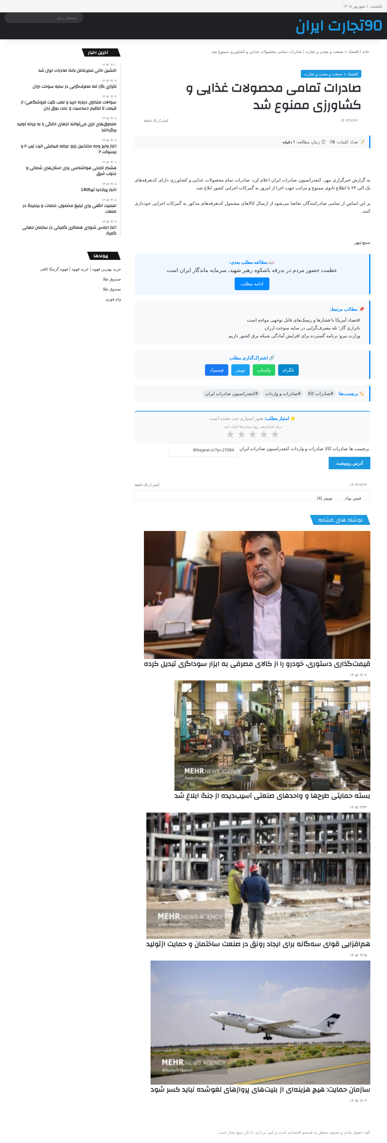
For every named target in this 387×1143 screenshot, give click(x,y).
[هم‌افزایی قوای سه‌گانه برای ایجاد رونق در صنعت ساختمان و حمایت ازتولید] (258, 876)
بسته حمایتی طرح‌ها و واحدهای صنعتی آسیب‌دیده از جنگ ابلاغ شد (272, 795)
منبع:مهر (362, 242)
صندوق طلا (112, 279)
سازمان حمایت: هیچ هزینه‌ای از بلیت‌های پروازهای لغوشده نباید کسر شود (260, 1089)
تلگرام (288, 369)
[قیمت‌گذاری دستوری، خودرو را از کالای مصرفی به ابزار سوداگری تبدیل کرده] (257, 595)
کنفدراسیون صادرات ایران (264, 448)
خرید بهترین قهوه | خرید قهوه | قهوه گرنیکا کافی (80, 269)
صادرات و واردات (307, 448)
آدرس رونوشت (349, 463)
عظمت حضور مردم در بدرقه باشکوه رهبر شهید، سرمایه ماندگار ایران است (252, 270)
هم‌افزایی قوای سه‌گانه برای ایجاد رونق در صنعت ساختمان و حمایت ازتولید (258, 944)
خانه (366, 51)
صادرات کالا (336, 448)
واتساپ (264, 369)
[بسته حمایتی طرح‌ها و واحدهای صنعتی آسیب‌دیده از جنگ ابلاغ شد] (272, 735)
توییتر (240, 369)
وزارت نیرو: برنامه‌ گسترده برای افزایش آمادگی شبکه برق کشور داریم (294, 336)
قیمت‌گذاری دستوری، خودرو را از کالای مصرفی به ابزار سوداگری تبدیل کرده (257, 663)
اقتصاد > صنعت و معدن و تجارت (332, 51)
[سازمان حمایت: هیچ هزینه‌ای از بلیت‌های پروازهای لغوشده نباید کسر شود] (260, 1023)
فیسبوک (217, 369)
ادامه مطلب (252, 284)
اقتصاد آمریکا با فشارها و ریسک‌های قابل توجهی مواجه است (303, 320)
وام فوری (113, 298)
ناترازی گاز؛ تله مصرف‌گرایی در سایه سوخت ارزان (312, 328)
